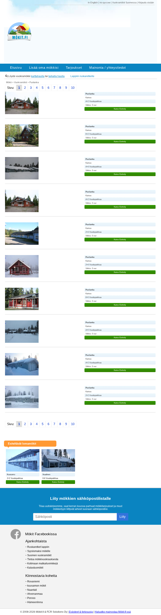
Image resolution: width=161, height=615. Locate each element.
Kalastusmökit (35, 567)
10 (72, 87)
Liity (122, 516)
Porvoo (31, 598)
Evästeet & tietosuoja (81, 611)
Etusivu (16, 67)
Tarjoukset (74, 67)
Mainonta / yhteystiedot (107, 67)
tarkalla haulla (56, 76)
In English (93, 2)
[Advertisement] (96, 34)
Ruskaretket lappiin (38, 546)
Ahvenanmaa (35, 593)
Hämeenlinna (35, 602)
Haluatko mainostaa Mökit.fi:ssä (113, 611)
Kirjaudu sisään (146, 2)
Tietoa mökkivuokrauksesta (42, 559)
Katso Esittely (120, 109)
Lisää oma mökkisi (43, 67)
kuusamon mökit (36, 585)
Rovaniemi (33, 581)
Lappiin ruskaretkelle (82, 76)
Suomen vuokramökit (39, 555)
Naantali (32, 589)
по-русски (105, 2)
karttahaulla (37, 76)
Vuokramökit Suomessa (124, 2)
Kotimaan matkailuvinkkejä (42, 563)
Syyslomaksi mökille (38, 551)
